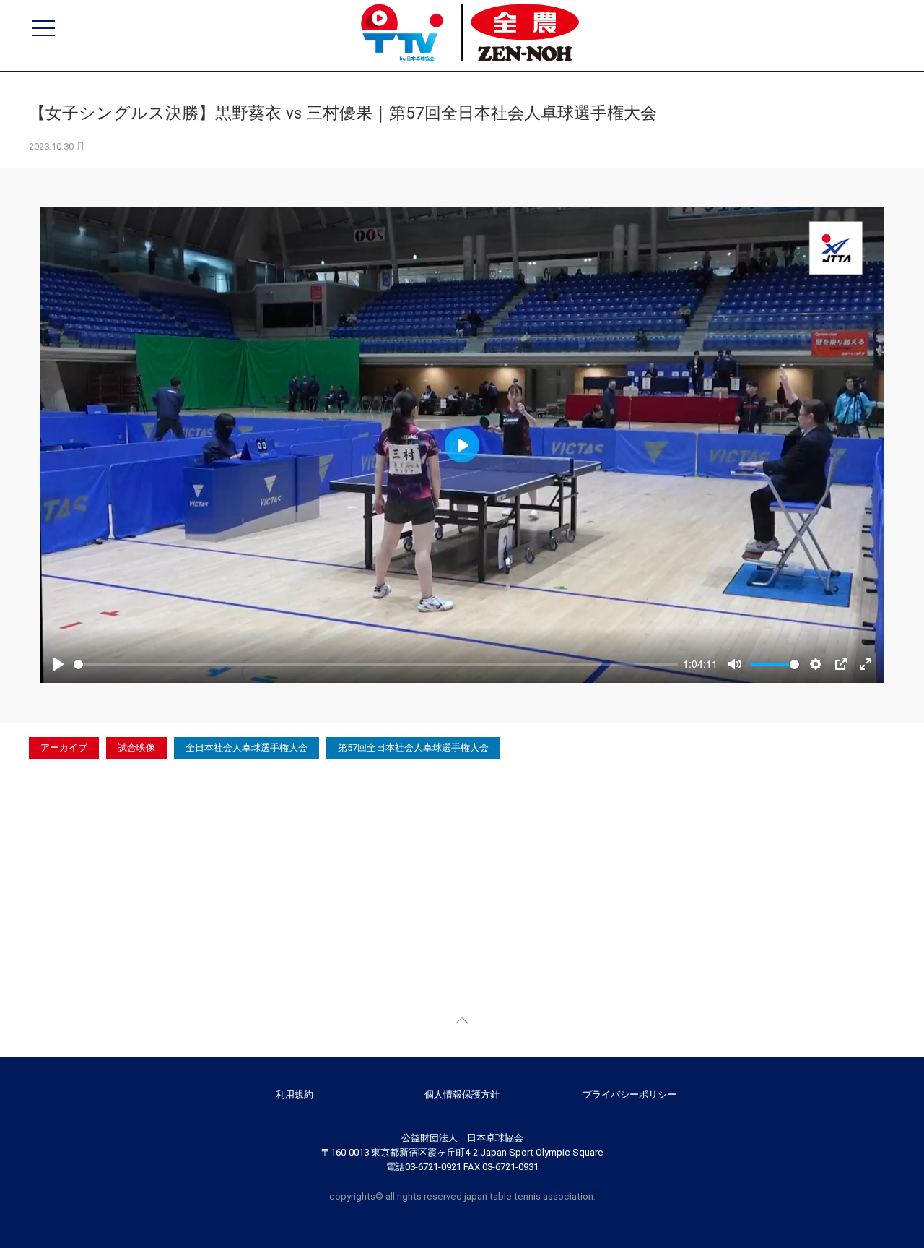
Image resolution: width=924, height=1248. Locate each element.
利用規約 (294, 1094)
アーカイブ (63, 747)
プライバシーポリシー (629, 1094)
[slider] (376, 664)
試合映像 (136, 747)
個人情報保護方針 (462, 1094)
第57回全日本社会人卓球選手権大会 (413, 747)
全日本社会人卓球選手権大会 (247, 747)
